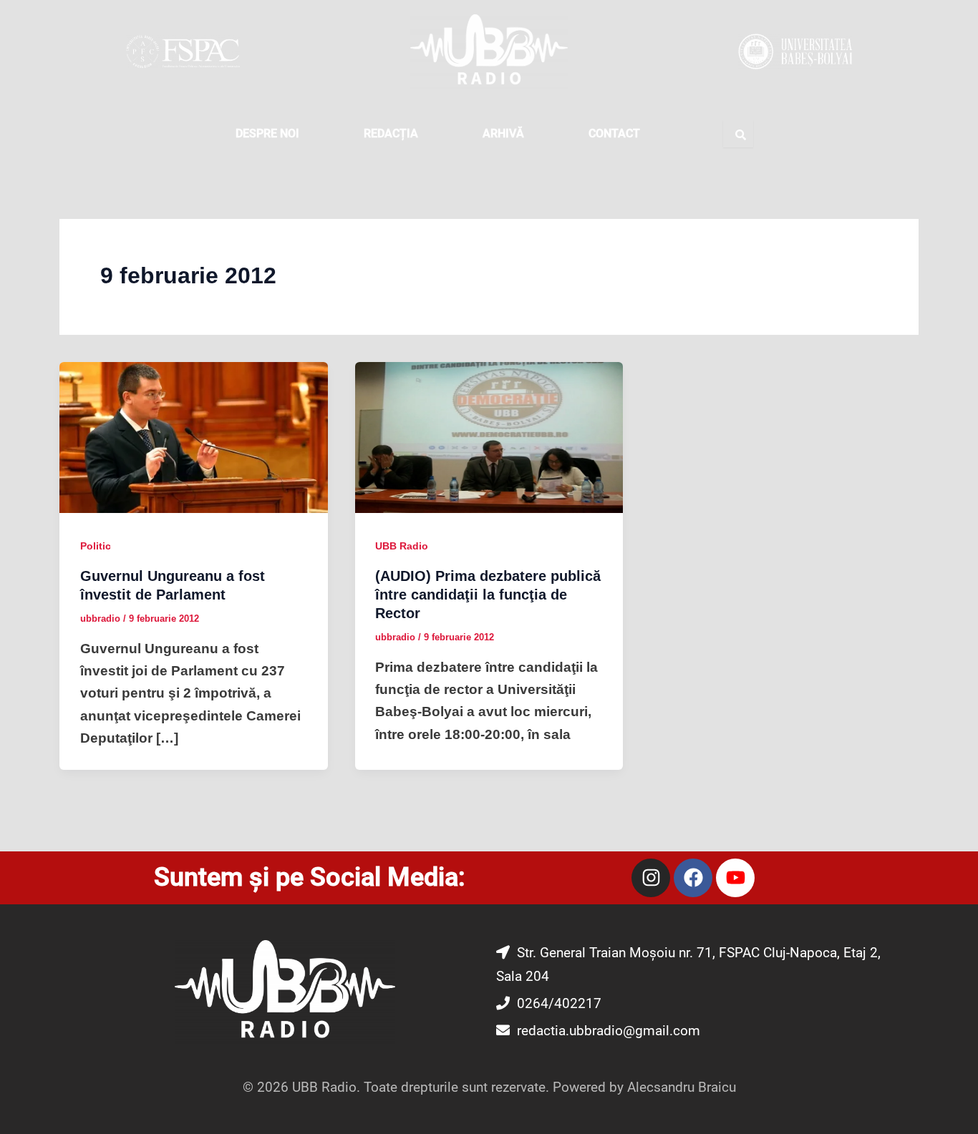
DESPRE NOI (267, 133)
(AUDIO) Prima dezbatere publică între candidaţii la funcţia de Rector (488, 594)
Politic (95, 546)
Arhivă (503, 133)
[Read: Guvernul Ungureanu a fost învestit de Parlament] (193, 436)
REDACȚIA (391, 133)
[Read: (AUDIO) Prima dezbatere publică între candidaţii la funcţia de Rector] (489, 436)
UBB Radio (401, 546)
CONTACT (614, 133)
